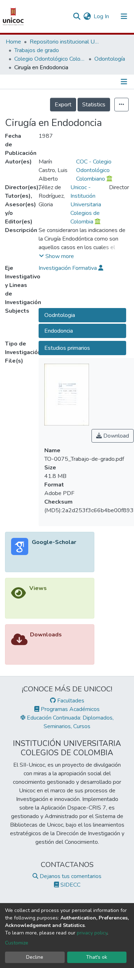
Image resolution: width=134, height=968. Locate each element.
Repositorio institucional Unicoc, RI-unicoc (65, 42)
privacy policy (92, 932)
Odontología (109, 59)
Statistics (93, 105)
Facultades (70, 701)
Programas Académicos (69, 709)
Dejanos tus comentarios (69, 876)
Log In (102, 16)
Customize (16, 942)
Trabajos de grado (36, 50)
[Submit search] (76, 16)
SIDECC (69, 885)
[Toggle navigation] (124, 16)
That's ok (96, 957)
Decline (34, 957)
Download (115, 436)
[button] (87, 16)
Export (63, 105)
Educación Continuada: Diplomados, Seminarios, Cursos (69, 722)
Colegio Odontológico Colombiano (50, 59)
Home (13, 42)
